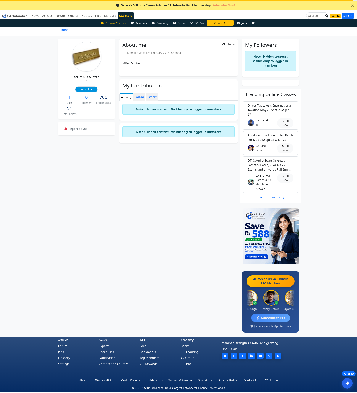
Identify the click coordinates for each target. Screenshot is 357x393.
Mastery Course (220, 23)
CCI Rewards (148, 364)
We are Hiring (105, 380)
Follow (88, 89)
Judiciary (64, 358)
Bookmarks (148, 352)
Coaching (162, 23)
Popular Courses (115, 23)
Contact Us (251, 380)
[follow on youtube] (260, 356)
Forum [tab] (139, 97)
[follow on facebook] (234, 356)
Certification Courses (113, 364)
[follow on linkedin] (251, 356)
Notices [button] (86, 16)
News (103, 340)
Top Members (149, 358)
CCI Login (271, 380)
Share (230, 44)
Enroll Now (285, 123)
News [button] (35, 16)
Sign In (347, 15)
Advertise (156, 380)
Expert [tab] (152, 97)
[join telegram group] (278, 356)
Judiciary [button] (110, 16)
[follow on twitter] (225, 356)
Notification (107, 358)
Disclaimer (205, 380)
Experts (104, 346)
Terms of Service (180, 380)
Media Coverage (131, 380)
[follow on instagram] (242, 356)
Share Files (106, 352)
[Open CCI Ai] (347, 383)
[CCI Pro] (270, 236)
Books (181, 23)
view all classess (269, 197)
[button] (325, 16)
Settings (64, 364)
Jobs (244, 23)
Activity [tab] (126, 97)
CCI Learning (190, 352)
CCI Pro (199, 23)
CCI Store (125, 16)
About (83, 380)
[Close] (352, 5)
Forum (62, 346)
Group (189, 358)
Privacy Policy (227, 380)
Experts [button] (73, 16)
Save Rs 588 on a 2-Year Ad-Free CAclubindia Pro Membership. (178, 5)
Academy (141, 23)
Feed (143, 346)
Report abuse (77, 129)
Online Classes (270, 94)
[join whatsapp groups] (269, 356)
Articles (63, 340)
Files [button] (98, 16)
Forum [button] (60, 16)
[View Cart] (254, 23)
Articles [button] (47, 16)
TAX (142, 340)
